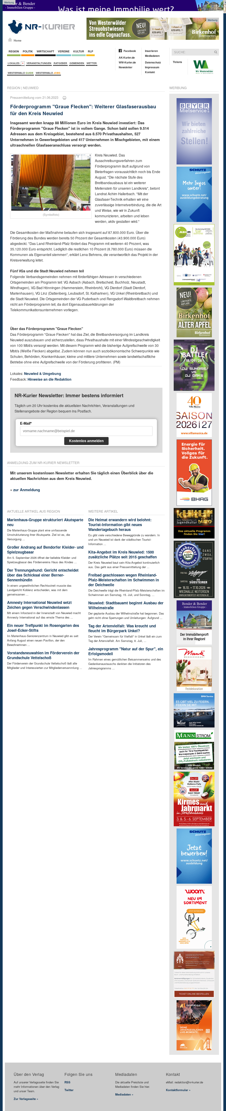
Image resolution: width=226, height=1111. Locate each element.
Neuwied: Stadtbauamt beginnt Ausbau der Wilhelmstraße (126, 605)
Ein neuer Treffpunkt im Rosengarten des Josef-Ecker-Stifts (43, 628)
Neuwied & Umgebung (42, 373)
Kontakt (150, 72)
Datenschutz (153, 62)
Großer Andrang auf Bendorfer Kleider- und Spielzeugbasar (45, 549)
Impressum (152, 67)
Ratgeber (60, 63)
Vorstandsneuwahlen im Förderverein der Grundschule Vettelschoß (43, 655)
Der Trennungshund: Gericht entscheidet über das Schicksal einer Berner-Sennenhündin (43, 574)
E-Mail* (26, 423)
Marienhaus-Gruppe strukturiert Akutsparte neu (45, 522)
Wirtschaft (45, 51)
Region (14, 51)
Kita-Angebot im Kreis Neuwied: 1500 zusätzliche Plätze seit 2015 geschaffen (122, 554)
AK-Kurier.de (127, 57)
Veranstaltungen (38, 63)
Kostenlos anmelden (86, 441)
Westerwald (20, 72)
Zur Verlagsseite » (26, 1099)
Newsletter (125, 67)
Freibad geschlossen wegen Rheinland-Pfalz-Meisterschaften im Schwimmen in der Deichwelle (123, 579)
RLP (90, 51)
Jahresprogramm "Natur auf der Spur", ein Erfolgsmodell (125, 651)
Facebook (130, 51)
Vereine (63, 51)
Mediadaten (152, 56)
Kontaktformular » (178, 1090)
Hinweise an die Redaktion (50, 379)
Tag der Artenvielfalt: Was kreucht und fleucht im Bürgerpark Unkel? (122, 628)
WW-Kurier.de (127, 62)
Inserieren (151, 51)
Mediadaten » (124, 1094)
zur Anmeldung (26, 489)
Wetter (92, 63)
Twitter (68, 1090)
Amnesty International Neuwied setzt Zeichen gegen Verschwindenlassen (39, 605)
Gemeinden (77, 63)
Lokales (14, 63)
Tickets (177, 62)
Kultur (79, 51)
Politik (28, 51)
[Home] (10, 40)
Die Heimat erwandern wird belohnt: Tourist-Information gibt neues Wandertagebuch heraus (120, 524)
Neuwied (31, 87)
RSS (67, 1082)
